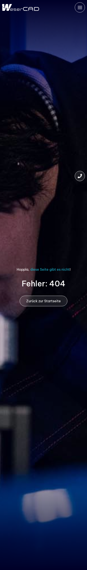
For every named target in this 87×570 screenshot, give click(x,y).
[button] (80, 176)
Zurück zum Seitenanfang (79, 553)
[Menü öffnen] (80, 7)
